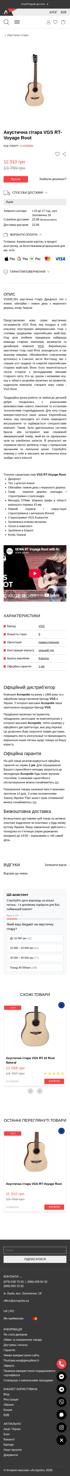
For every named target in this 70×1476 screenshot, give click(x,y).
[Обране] (55, 22)
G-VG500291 (12, 1207)
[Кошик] (63, 22)
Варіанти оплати (24, 234)
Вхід (6, 1394)
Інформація (13, 1329)
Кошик (8, 1409)
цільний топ (46, 650)
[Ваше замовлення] (48, 22)
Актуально (12, 1423)
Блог (53, 12)
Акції (7, 1429)
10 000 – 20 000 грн (24, 947)
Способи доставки (27, 192)
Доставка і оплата (15, 1344)
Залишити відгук (55, 864)
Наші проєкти (13, 1449)
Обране (9, 1404)
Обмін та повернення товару (23, 1339)
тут (56, 782)
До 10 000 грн (21, 938)
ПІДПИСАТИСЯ (35, 1259)
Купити (15, 179)
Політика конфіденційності (21, 1360)
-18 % (13, 1007)
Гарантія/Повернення (27, 271)
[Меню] (17, 22)
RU (12, 1311)
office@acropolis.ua (16, 1300)
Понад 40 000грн (23, 967)
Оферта (9, 1365)
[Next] (40, 1091)
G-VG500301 (12, 1081)
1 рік (42, 666)
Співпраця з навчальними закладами (28, 1380)
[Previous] (30, 1091)
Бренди (9, 1444)
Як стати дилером (15, 1334)
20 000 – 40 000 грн (24, 957)
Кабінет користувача (21, 1389)
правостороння (49, 642)
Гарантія (9, 1350)
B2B (63, 12)
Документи (11, 1454)
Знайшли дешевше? (52, 179)
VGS (41, 346)
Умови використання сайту (21, 1355)
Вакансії (9, 1439)
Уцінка (16, 1429)
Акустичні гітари (18, 35)
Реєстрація (11, 1399)
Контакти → (13, 1276)
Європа (44, 658)
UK (6, 1311)
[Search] (6, 22)
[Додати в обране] (57, 154)
